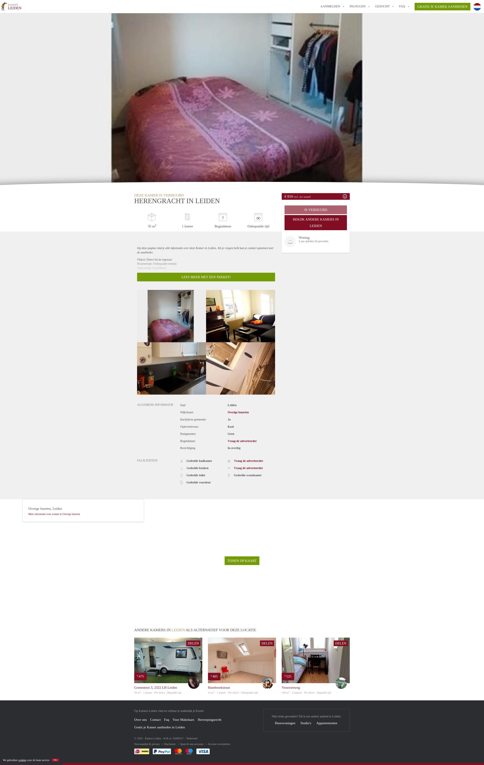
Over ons (140, 720)
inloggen (358, 6)
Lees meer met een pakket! (206, 277)
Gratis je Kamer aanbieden (442, 7)
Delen (193, 643)
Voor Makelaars (183, 720)
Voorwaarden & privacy (147, 744)
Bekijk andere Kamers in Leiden (316, 223)
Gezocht (382, 6)
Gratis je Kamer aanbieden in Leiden (159, 727)
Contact (155, 720)
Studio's (305, 723)
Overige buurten (238, 412)
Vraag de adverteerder (242, 441)
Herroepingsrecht (209, 720)
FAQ (402, 6)
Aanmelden (330, 6)
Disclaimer (170, 744)
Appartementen (326, 723)
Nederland (191, 738)
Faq (166, 720)
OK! (55, 760)
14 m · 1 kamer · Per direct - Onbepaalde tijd (233, 692)
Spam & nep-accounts (192, 744)
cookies (22, 760)
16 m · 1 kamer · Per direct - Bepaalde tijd (157, 692)
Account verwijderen (219, 744)
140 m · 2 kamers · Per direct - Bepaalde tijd (306, 692)
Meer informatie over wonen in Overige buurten (54, 514)
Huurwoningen (285, 723)
